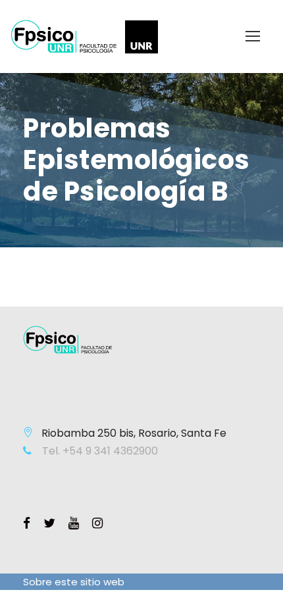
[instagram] (97, 523)
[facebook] (26, 523)
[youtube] (73, 523)
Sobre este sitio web (73, 582)
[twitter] (49, 523)
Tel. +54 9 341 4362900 (98, 450)
